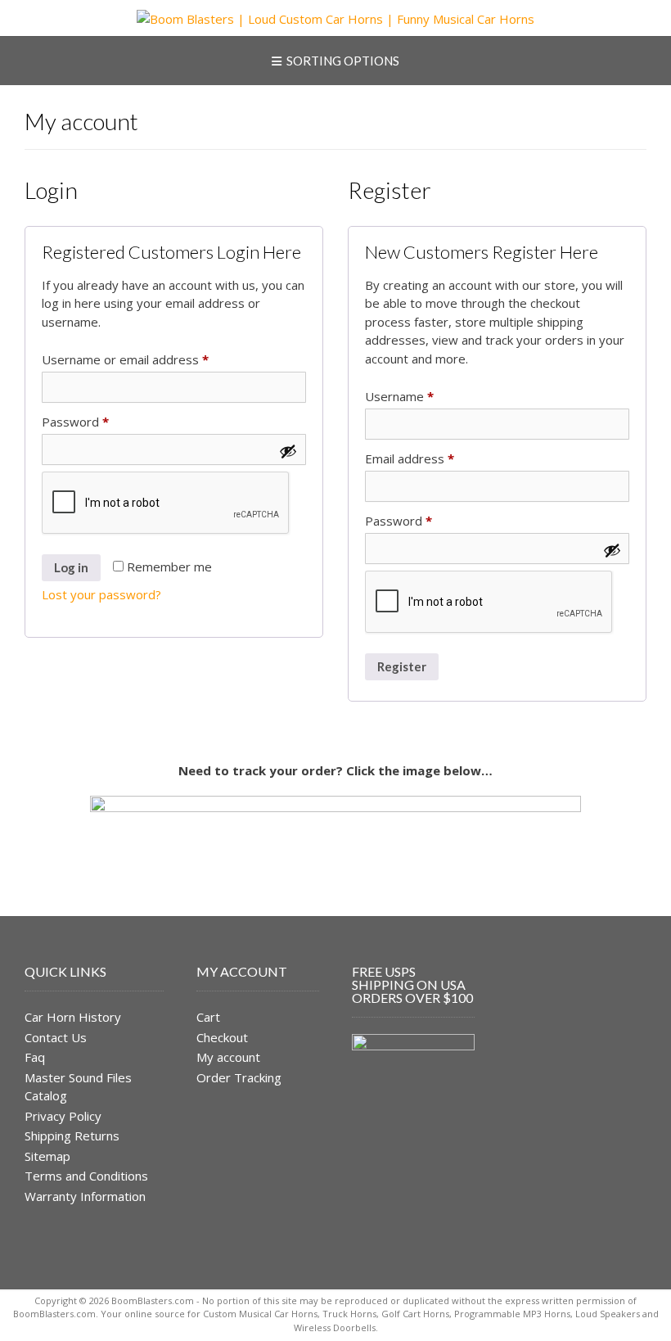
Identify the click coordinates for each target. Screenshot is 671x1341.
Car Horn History (73, 1017)
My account (228, 1057)
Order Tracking (238, 1077)
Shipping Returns (72, 1135)
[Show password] (288, 451)
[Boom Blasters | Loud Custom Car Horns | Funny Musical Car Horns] (335, 19)
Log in (71, 567)
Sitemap (47, 1156)
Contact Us (56, 1037)
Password (101, 421)
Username (424, 395)
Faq (35, 1057)
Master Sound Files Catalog (78, 1086)
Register (401, 666)
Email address (435, 458)
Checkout (222, 1037)
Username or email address (150, 359)
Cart (208, 1017)
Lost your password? (101, 594)
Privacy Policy (63, 1116)
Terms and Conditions (86, 1175)
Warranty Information (85, 1196)
